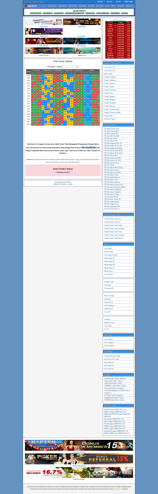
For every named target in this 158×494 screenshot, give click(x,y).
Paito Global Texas (112, 204)
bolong (106, 419)
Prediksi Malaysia (109, 106)
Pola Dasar (107, 285)
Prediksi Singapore (110, 77)
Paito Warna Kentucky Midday (115, 187)
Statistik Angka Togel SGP (112, 219)
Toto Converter (108, 274)
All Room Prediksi (109, 119)
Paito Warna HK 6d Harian (114, 153)
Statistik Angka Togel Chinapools (114, 228)
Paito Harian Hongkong (113, 189)
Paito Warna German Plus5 (114, 184)
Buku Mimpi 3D (109, 365)
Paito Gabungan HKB (113, 206)
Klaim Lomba (108, 74)
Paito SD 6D (73, 6)
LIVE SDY (100, 2)
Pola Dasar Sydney (63, 61)
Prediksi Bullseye (109, 96)
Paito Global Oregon (112, 201)
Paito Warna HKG (111, 155)
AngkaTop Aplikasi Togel (33, 1)
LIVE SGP (109, 2)
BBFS (113, 6)
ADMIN (106, 414)
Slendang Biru (108, 431)
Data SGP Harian (111, 138)
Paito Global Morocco (113, 209)
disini (77, 159)
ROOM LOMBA (128, 2)
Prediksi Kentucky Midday (112, 112)
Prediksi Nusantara (110, 103)
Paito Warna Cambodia (113, 172)
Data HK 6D (82, 6)
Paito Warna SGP (111, 141)
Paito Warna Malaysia (113, 182)
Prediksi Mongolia (109, 99)
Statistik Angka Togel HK (112, 222)
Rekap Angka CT (109, 268)
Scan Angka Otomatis (111, 255)
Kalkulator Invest (109, 322)
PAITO (107, 6)
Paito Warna (52, 6)
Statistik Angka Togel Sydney (113, 225)
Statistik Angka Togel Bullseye (113, 238)
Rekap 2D (121, 6)
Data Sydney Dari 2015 (113, 160)
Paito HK (91, 6)
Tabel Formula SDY (112, 133)
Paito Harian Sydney (112, 194)
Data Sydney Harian (112, 163)
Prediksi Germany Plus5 (111, 109)
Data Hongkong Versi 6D (114, 146)
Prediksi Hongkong (110, 80)
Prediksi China (108, 93)
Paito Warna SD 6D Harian (114, 167)
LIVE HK (118, 2)
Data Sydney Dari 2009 (113, 158)
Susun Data (108, 326)
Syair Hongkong (109, 345)
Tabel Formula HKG (112, 131)
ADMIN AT (107, 409)
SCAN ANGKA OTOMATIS (62, 182)
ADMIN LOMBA (109, 433)
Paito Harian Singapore (113, 192)
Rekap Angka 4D (109, 264)
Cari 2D (106, 329)
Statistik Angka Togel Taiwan (113, 232)
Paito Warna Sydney (112, 170)
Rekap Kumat (108, 271)
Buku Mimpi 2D (109, 362)
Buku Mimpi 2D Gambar (111, 359)
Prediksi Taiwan (109, 87)
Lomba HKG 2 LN (109, 70)
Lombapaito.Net (118, 489)
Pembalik (107, 319)
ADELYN (106, 421)
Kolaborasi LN (108, 308)
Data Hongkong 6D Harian (114, 148)
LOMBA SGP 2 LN (120, 412)
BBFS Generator (109, 296)
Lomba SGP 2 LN (109, 67)
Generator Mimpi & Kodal (112, 356)
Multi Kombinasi (109, 305)
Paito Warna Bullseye (113, 177)
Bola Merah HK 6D (112, 197)
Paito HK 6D (63, 6)
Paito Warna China (112, 180)
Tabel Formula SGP (112, 129)
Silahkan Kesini (63, 172)
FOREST (107, 426)
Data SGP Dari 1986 (112, 136)
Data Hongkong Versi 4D (114, 143)
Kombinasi (107, 299)
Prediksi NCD (108, 116)
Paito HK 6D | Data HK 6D (114, 150)
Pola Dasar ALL (109, 288)
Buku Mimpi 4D (109, 369)
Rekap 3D (129, 6)
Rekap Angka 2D (109, 258)
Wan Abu (106, 424)
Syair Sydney (108, 339)
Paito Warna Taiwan (112, 175)
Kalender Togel (109, 282)
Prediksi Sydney (109, 83)
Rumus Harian (108, 252)
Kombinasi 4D (108, 302)
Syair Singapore (109, 342)
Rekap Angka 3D (109, 261)
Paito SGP (99, 6)
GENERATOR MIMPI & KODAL (63, 184)
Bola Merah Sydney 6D (113, 199)
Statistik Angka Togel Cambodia (114, 235)
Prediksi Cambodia (110, 90)
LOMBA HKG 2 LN (120, 409)
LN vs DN (107, 312)
